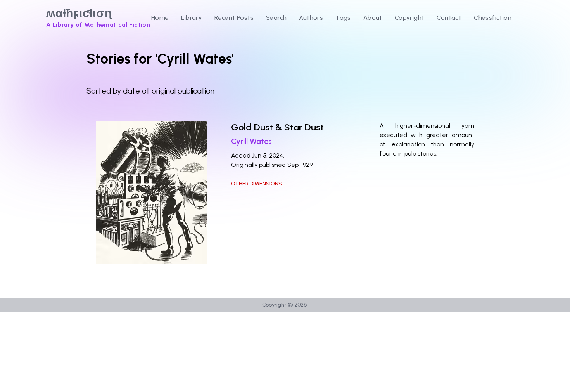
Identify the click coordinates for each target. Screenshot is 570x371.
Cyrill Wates (251, 141)
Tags (343, 17)
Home (160, 17)
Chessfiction (492, 17)
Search (276, 17)
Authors (311, 17)
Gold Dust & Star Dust (277, 127)
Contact (449, 17)
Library (191, 17)
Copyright (410, 17)
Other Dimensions (256, 183)
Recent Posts (234, 17)
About (372, 17)
